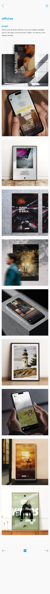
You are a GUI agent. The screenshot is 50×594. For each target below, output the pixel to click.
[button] (47, 5)
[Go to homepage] (5, 6)
